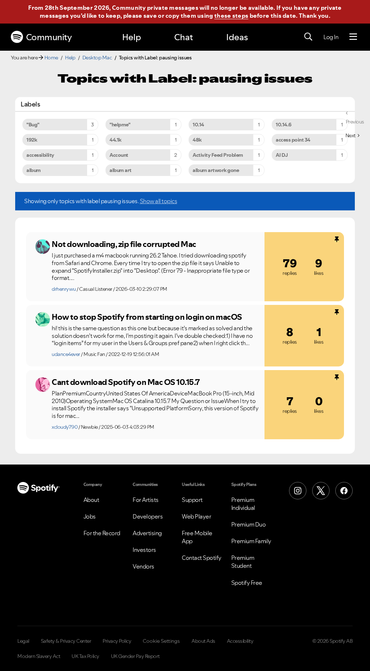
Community (49, 37)
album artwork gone (216, 170)
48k (197, 139)
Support (192, 500)
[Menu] (353, 37)
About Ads (203, 641)
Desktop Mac (97, 57)
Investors (144, 550)
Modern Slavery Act (38, 656)
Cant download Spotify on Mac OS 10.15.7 (126, 382)
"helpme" (119, 124)
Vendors (143, 566)
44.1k (115, 139)
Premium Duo (248, 524)
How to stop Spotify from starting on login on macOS (147, 317)
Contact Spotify (201, 558)
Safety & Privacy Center (66, 641)
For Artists (146, 500)
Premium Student (242, 562)
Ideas (237, 37)
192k (31, 139)
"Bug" (32, 124)
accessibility (40, 155)
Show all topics (158, 201)
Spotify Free (246, 583)
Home (51, 57)
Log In (330, 37)
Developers (148, 516)
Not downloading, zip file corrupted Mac (124, 244)
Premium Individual (243, 504)
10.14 (198, 124)
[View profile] (42, 246)
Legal (23, 641)
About (91, 500)
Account (118, 155)
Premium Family (251, 541)
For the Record (101, 533)
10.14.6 (284, 124)
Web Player (196, 516)
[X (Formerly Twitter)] (321, 490)
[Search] (308, 37)
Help (131, 37)
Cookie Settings (161, 641)
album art (120, 170)
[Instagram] (297, 490)
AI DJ (282, 155)
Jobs (89, 516)
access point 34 (293, 139)
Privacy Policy (117, 641)
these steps (231, 16)
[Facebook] (344, 490)
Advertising (147, 533)
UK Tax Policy (85, 656)
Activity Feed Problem (218, 155)
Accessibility (240, 641)
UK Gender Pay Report (135, 656)
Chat (183, 37)
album (33, 170)
